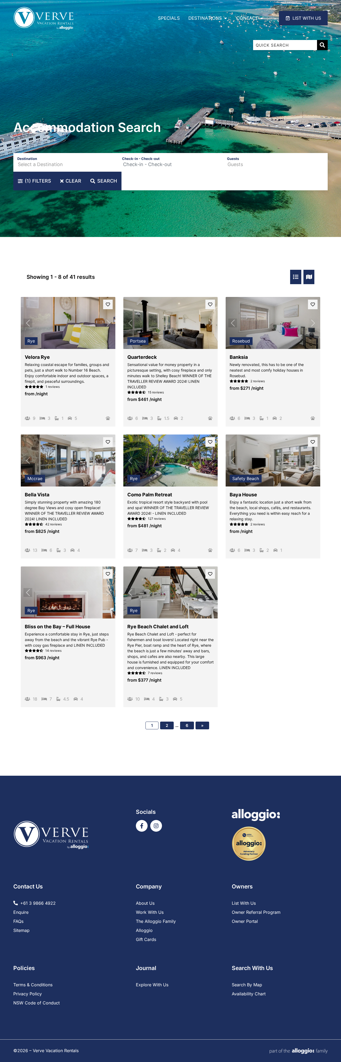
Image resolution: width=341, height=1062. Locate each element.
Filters (38, 181)
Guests (233, 158)
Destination (27, 158)
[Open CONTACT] (261, 18)
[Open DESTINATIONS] (225, 18)
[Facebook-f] (142, 826)
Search (107, 181)
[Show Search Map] (309, 276)
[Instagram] (156, 826)
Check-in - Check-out (141, 158)
